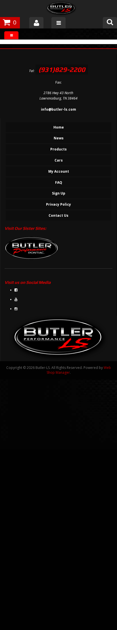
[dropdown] (58, 22)
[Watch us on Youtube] (15, 299)
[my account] (36, 22)
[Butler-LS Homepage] (61, 9)
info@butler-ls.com (58, 109)
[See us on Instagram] (15, 308)
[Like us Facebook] (15, 290)
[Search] (110, 22)
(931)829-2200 (61, 69)
